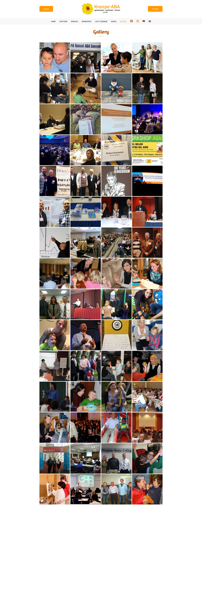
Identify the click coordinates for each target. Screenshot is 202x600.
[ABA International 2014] (85, 57)
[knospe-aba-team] (147, 57)
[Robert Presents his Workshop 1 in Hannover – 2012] (54, 273)
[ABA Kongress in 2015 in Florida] (116, 119)
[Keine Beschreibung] (54, 119)
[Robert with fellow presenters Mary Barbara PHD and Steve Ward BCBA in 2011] (54, 304)
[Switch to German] (144, 21)
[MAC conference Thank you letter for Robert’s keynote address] (116, 335)
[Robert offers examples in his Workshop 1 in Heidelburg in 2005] (54, 397)
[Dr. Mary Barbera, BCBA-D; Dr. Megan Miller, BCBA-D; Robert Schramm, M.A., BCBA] (116, 212)
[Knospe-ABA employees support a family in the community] (85, 366)
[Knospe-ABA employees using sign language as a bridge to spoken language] (116, 366)
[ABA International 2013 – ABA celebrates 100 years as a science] (116, 181)
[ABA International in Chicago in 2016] (85, 242)
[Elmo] (85, 119)
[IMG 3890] (116, 88)
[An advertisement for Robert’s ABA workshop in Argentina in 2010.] (147, 150)
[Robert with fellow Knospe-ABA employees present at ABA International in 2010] (85, 304)
